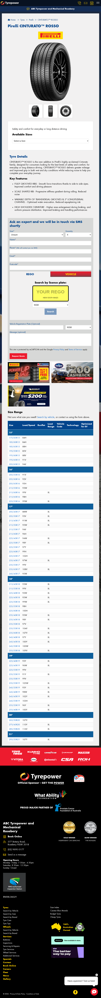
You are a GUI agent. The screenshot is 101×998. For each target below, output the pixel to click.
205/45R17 (14, 511)
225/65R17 (14, 556)
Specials (7, 959)
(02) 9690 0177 (16, 849)
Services (7, 936)
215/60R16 (14, 492)
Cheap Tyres (55, 917)
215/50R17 (14, 525)
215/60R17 (14, 534)
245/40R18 (14, 637)
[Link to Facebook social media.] (75, 992)
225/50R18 (14, 602)
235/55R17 (14, 565)
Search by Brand (10, 917)
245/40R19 (14, 692)
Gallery (7, 979)
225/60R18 (14, 610)
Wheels (7, 926)
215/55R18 (14, 588)
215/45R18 (14, 584)
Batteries (6, 939)
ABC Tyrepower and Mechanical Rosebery (53, 8)
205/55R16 (14, 474)
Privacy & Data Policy (17, 994)
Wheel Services (9, 952)
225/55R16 (14, 501)
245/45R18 (14, 641)
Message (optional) (18, 332)
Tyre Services (8, 949)
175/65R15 (14, 437)
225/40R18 (14, 593)
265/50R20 (14, 720)
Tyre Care (7, 920)
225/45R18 (14, 597)
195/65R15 (14, 460)
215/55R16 (14, 488)
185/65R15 (14, 446)
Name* (13, 239)
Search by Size (9, 914)
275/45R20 (14, 724)
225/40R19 (14, 661)
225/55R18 (14, 606)
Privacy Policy (58, 349)
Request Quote (18, 356)
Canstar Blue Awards (59, 910)
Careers (7, 969)
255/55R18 (14, 650)
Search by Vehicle (10, 910)
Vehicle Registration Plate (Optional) (25, 324)
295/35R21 (14, 739)
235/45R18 (14, 619)
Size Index (54, 907)
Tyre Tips (6, 923)
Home (13, 20)
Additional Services (11, 955)
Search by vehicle (45, 417)
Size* (12, 231)
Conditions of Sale (32, 994)
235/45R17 (14, 560)
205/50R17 (14, 516)
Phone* (23, 248)
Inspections (7, 943)
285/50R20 (14, 729)
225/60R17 (14, 551)
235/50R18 (14, 624)
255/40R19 (14, 709)
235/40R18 (14, 615)
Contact (7, 962)
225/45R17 (14, 538)
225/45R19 (14, 665)
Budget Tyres (55, 914)
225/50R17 (14, 542)
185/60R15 (14, 442)
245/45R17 (14, 573)
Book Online (9, 965)
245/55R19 (14, 701)
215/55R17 (14, 529)
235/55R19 (14, 683)
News (6, 975)
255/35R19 (14, 705)
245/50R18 (14, 646)
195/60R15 (14, 455)
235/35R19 (14, 674)
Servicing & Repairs (11, 946)
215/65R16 (14, 497)
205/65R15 (14, 464)
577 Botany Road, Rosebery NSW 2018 (18, 843)
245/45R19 (14, 696)
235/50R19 (14, 678)
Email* (12, 256)
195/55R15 (14, 451)
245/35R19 (14, 687)
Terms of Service (75, 349)
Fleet (5, 972)
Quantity (69, 231)
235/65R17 (14, 569)
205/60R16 (14, 479)
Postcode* (14, 264)
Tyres (5, 907)
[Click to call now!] (79, 3)
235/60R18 (14, 633)
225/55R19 (14, 670)
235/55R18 (14, 628)
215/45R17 (14, 520)
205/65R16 (14, 483)
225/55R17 (14, 547)
